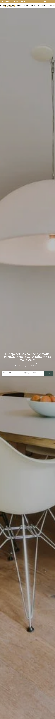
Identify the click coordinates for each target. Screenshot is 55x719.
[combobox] (4, 374)
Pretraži (48, 373)
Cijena (17, 372)
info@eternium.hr (8, 1)
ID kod (41, 372)
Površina (26, 372)
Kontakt (52, 5)
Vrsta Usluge (4, 372)
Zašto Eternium (34, 5)
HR (44, 1)
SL (52, 1)
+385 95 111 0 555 (20, 1)
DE (47, 1)
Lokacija (34, 372)
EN (49, 1)
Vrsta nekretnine (11, 372)
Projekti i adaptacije (22, 5)
